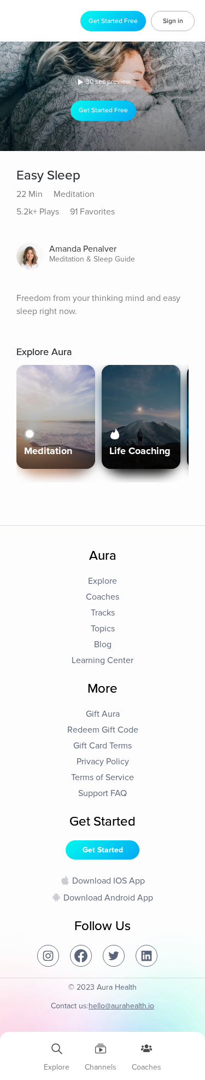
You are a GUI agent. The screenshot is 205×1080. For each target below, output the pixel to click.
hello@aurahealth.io (121, 1006)
